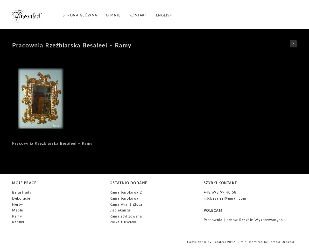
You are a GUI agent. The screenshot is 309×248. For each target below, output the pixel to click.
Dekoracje (21, 198)
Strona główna (80, 15)
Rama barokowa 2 (126, 192)
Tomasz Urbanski (282, 241)
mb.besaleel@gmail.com (225, 198)
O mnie (113, 15)
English (164, 15)
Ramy (17, 216)
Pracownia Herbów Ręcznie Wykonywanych (243, 220)
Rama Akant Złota (126, 204)
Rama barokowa (124, 198)
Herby (17, 204)
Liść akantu (120, 210)
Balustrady (21, 192)
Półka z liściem (123, 222)
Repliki (18, 222)
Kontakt (138, 15)
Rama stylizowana (126, 216)
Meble (17, 210)
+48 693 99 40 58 (220, 192)
